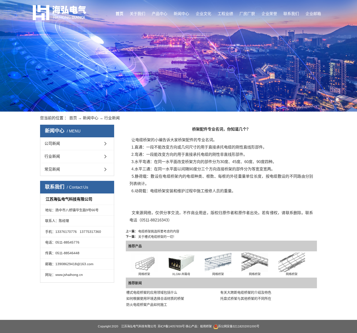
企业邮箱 (313, 14)
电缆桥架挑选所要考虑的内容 (158, 231)
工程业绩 (225, 14)
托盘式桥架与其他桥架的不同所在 (245, 298)
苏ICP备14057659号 (171, 326)
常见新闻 (52, 169)
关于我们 (137, 14)
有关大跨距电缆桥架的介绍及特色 (245, 292)
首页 (119, 14)
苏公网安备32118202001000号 (238, 326)
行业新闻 (112, 118)
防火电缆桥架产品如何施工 (146, 305)
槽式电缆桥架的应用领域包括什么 (151, 292)
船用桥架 (206, 326)
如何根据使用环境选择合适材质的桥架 (155, 298)
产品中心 (159, 14)
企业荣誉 (269, 14)
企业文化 (203, 14)
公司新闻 (52, 143)
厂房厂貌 (247, 14)
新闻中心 (181, 14)
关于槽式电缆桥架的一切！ (157, 236)
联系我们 (291, 14)
